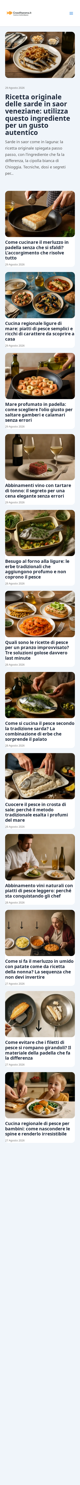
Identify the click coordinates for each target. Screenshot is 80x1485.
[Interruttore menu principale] (71, 13)
